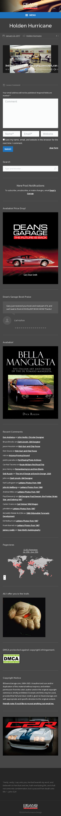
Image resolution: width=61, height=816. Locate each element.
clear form (53, 148)
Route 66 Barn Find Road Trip (32, 464)
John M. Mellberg (10, 487)
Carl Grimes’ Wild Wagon (27, 504)
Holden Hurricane (34, 36)
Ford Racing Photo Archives (29, 460)
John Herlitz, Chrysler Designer (31, 437)
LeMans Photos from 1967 (29, 492)
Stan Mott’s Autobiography (29, 530)
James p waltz (9, 530)
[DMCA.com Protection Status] (11, 663)
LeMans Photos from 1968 (30, 482)
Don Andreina (9, 437)
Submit (8, 149)
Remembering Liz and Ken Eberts (29, 469)
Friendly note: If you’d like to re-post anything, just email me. (28, 703)
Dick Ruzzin (8, 473)
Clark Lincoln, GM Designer (28, 441)
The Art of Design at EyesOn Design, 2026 (33, 473)
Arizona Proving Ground (19, 455)
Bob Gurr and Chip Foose (29, 446)
